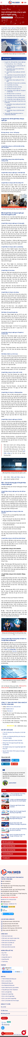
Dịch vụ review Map (6, 981)
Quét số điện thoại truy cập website (10, 987)
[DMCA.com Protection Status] (11, 906)
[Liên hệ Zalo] (2, 1028)
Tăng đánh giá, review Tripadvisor (10, 989)
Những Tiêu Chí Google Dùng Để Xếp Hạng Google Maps (18, 812)
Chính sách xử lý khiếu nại (8, 942)
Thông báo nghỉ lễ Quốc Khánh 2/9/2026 (12, 740)
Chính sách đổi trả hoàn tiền (8, 947)
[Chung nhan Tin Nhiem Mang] (6, 1023)
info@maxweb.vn (10, 708)
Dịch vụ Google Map (7, 992)
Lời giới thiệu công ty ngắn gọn (8, 28)
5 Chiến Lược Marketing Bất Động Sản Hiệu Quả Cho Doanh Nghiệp (18, 800)
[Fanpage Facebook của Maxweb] (3, 968)
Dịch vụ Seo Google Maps (8, 996)
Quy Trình (4, 952)
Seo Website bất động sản (8, 985)
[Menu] (2, 2)
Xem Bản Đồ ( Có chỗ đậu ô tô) (10, 897)
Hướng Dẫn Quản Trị (7, 957)
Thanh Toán (5, 955)
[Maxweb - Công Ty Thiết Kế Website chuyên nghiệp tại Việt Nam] (14, 2)
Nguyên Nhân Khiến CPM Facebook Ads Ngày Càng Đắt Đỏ (18, 823)
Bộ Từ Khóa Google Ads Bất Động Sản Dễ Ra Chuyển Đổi (18, 829)
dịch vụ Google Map (10, 649)
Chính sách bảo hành (7, 944)
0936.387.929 (5, 687)
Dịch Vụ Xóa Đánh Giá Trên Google (10, 1000)
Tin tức (9, 9)
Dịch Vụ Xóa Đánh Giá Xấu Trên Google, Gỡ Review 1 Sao (17, 835)
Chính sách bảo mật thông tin (9, 940)
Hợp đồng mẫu (5, 959)
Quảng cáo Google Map (7, 994)
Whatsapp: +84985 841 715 (9, 904)
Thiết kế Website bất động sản (9, 978)
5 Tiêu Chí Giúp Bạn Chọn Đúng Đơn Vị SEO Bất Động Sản (17, 794)
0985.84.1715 (22, 686)
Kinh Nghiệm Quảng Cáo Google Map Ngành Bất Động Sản (18, 817)
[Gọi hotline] (2, 1033)
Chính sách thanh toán (7, 936)
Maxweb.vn (10, 711)
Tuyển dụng (5, 961)
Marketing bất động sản (7, 983)
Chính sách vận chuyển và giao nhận (10, 938)
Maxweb (15, 651)
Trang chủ (3, 9)
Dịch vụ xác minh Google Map (9, 998)
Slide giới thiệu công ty (18, 477)
